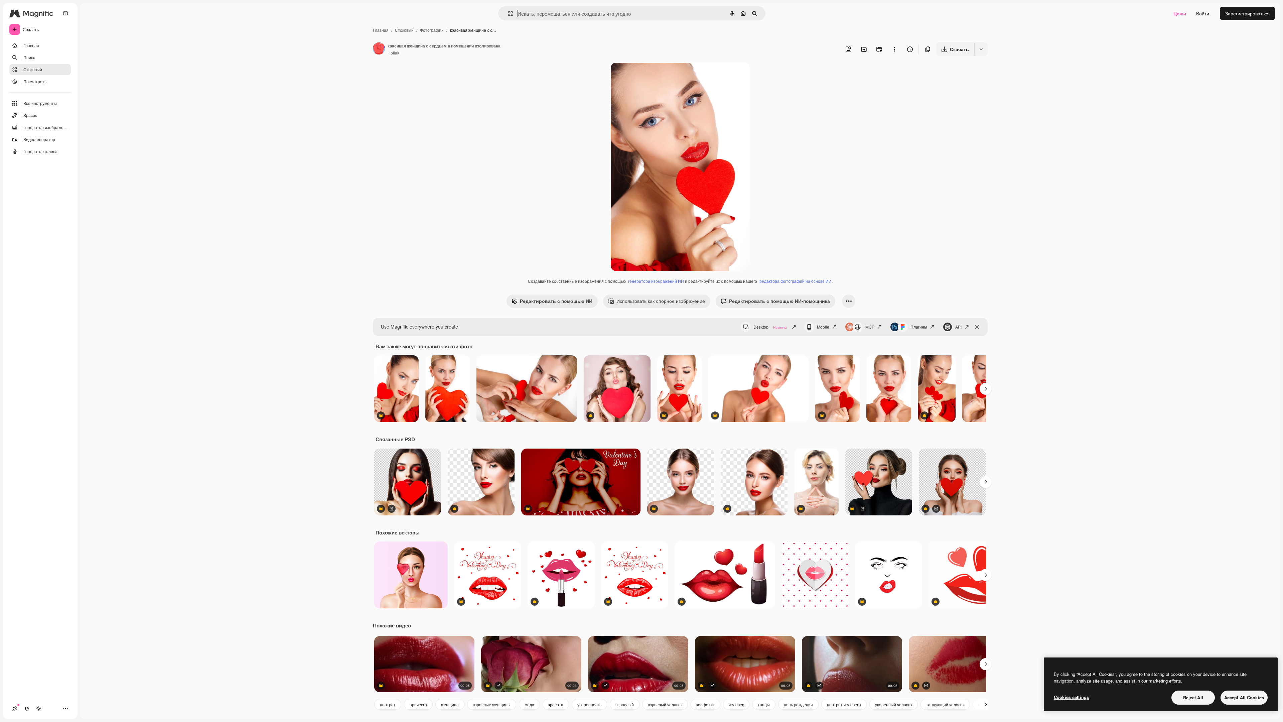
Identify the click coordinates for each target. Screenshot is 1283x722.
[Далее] (986, 388)
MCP (869, 327)
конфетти (705, 704)
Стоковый (404, 30)
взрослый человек (665, 704)
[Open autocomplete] (507, 13)
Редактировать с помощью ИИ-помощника (779, 300)
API (958, 327)
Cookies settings (1071, 697)
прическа (418, 704)
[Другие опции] (894, 49)
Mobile (823, 327)
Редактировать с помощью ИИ (556, 300)
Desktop (770, 327)
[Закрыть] (977, 327)
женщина (450, 704)
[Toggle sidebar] (65, 13)
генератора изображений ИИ (656, 281)
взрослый (624, 704)
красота (555, 704)
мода (529, 704)
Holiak (393, 52)
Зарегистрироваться (1247, 13)
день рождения (798, 704)
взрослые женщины (492, 704)
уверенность (589, 704)
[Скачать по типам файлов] (981, 49)
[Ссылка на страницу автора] (379, 49)
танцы (764, 704)
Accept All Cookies (1244, 697)
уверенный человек (893, 704)
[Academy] (26, 708)
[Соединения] (14, 708)
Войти (1202, 13)
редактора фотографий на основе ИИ (795, 281)
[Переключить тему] (38, 708)
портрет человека (844, 704)
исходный (655, 75)
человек (736, 704)
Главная (381, 30)
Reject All (1193, 697)
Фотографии (432, 30)
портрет (388, 704)
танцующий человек (945, 704)
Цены (1179, 13)
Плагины (918, 327)
